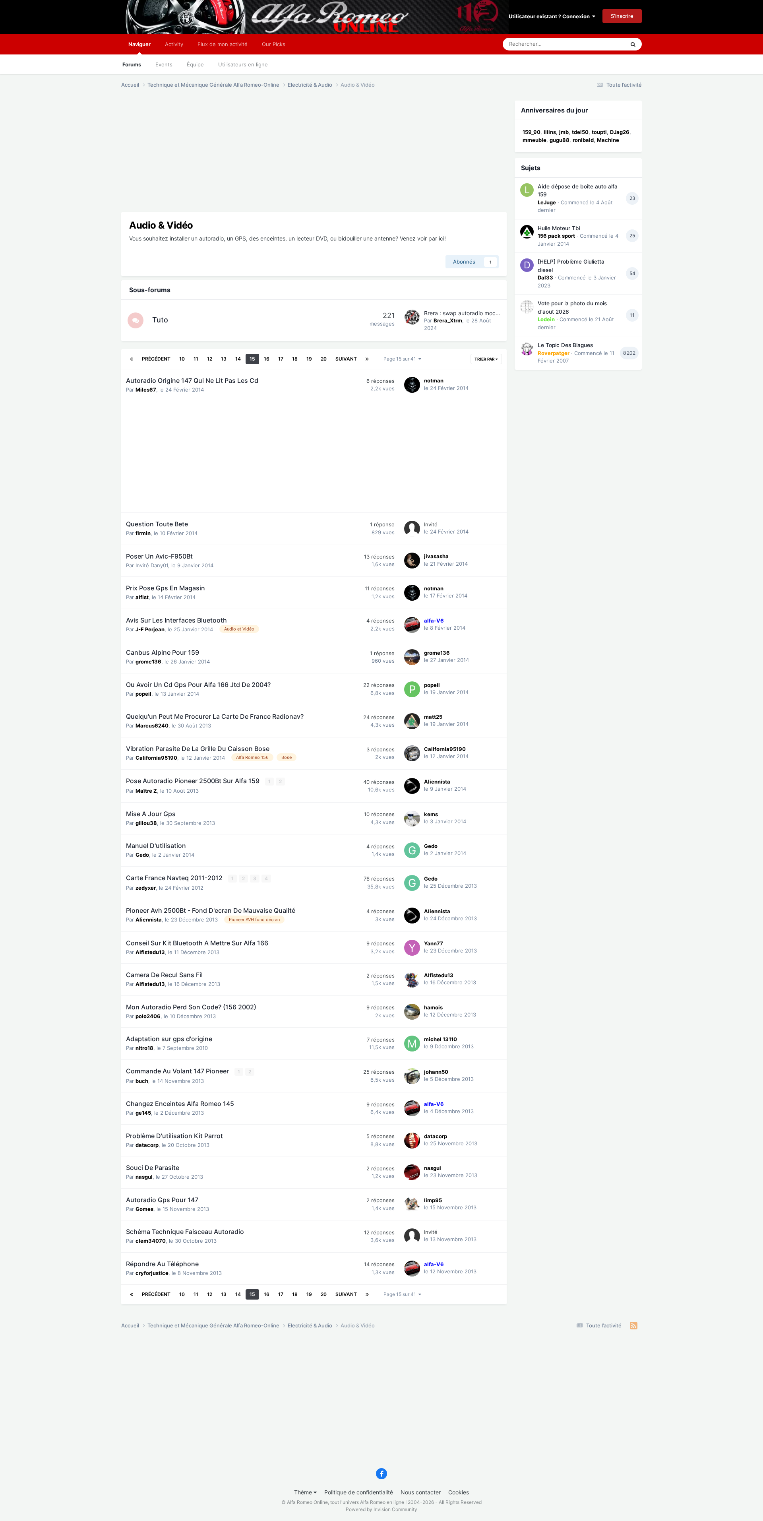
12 (209, 359)
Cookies (458, 1492)
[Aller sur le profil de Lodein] (527, 307)
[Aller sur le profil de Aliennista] (412, 786)
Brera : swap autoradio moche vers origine (479, 313)
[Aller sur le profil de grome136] (412, 657)
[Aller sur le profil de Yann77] (412, 948)
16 (266, 359)
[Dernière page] (367, 359)
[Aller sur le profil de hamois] (412, 1012)
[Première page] (131, 359)
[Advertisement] (266, 156)
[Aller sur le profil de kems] (412, 818)
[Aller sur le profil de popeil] (412, 689)
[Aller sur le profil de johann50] (412, 1076)
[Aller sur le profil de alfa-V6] (412, 625)
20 (324, 359)
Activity (174, 44)
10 (182, 359)
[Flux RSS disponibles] (634, 1325)
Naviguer (139, 44)
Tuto (160, 320)
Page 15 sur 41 (400, 359)
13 (224, 359)
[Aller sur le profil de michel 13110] (412, 1044)
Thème (304, 1492)
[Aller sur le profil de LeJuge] (527, 190)
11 (196, 359)
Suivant (346, 359)
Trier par (485, 359)
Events (163, 64)
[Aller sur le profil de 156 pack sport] (527, 232)
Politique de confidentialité (358, 1492)
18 (295, 359)
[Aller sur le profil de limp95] (412, 1205)
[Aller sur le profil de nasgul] (412, 1172)
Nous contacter (421, 1492)
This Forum (601, 44)
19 (309, 359)
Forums (131, 64)
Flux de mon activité (223, 44)
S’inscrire (622, 16)
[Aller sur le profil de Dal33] (527, 265)
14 (238, 359)
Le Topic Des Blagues (565, 345)
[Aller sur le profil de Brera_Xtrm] (412, 317)
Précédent (156, 359)
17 (280, 359)
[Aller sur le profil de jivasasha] (412, 560)
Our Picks (273, 44)
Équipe (195, 64)
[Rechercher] (633, 44)
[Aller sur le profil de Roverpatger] (527, 348)
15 (252, 359)
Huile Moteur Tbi (559, 228)
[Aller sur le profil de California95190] (412, 753)
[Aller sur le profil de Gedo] (412, 850)
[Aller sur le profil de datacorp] (412, 1141)
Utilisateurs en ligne (243, 64)
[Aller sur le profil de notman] (412, 385)
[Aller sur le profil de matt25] (412, 721)
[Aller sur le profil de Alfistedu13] (412, 979)
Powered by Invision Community (381, 1509)
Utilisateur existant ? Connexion (550, 16)
